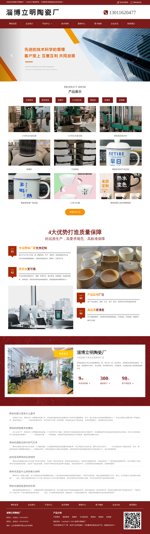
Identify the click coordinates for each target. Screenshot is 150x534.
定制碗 (121, 100)
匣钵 (27, 248)
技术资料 (65, 24)
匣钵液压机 (137, 2)
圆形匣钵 (36, 2)
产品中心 (46, 24)
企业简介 (29, 24)
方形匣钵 (44, 2)
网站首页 (13, 24)
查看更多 (63, 353)
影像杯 (108, 100)
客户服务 (98, 24)
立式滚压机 (77, 100)
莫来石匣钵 (124, 2)
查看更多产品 (75, 212)
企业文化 (114, 24)
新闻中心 (81, 24)
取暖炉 (61, 100)
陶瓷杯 (93, 100)
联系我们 (131, 24)
